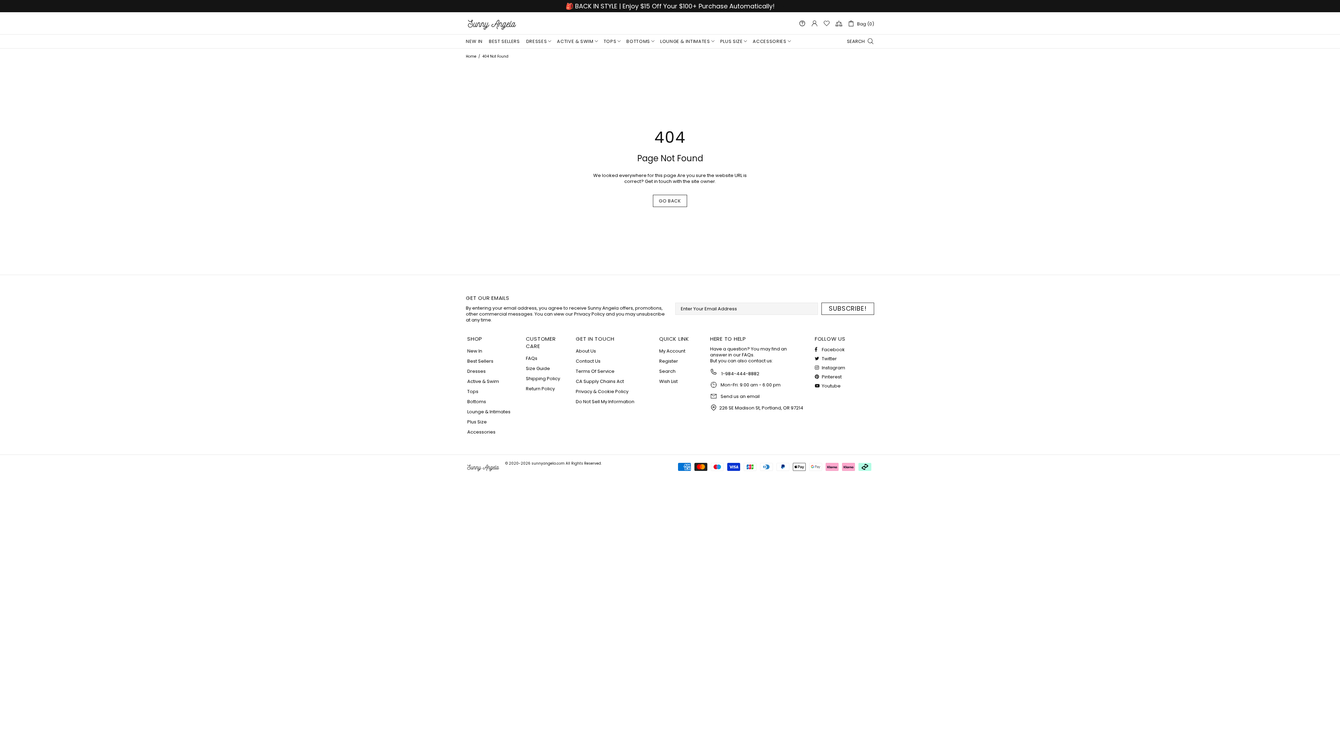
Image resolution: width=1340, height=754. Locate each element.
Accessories (481, 432)
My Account (672, 351)
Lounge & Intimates (489, 412)
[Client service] (802, 23)
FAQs (531, 358)
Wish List (668, 381)
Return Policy (540, 389)
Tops (472, 391)
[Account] (814, 23)
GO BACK (670, 201)
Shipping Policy (543, 379)
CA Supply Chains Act (600, 381)
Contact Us (588, 361)
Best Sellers (480, 361)
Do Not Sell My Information (605, 402)
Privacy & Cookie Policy (602, 391)
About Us (586, 351)
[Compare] (838, 23)
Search (667, 371)
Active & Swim (483, 381)
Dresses (476, 371)
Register (668, 361)
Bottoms (476, 402)
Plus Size (477, 422)
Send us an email (740, 396)
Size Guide (538, 368)
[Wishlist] (826, 23)
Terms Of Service (595, 371)
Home (471, 56)
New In (474, 351)
